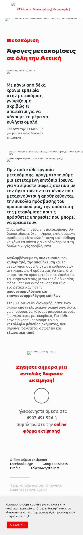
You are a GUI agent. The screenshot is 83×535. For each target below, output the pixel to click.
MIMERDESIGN (38, 489)
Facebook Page (21, 464)
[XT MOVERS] (41, 8)
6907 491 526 (40, 417)
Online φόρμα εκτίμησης (29, 459)
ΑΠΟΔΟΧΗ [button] (17, 525)
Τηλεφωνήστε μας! (44, 468)
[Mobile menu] (77, 9)
